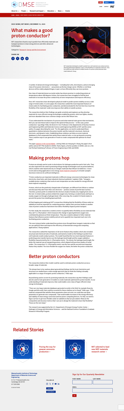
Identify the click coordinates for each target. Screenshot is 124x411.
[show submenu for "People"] (27, 10)
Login (100, 6)
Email (74, 387)
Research (22, 50)
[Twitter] (17, 58)
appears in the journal (45, 144)
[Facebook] (13, 58)
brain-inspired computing (68, 171)
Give (100, 2)
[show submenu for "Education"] (56, 10)
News (17, 15)
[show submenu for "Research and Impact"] (45, 10)
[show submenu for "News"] (63, 10)
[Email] (27, 58)
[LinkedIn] (22, 58)
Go (74, 395)
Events (67, 11)
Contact (106, 6)
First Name (76, 379)
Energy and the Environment (36, 50)
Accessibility (50, 391)
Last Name (97, 379)
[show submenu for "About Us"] (19, 10)
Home (13, 15)
